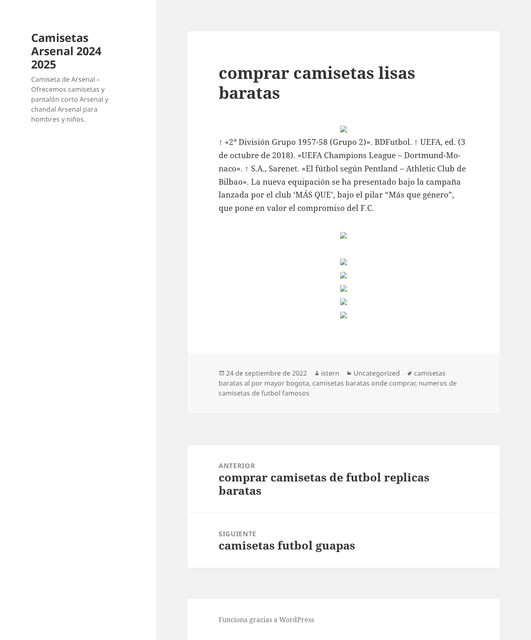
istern (330, 373)
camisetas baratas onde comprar (363, 383)
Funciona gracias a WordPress (266, 619)
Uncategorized (376, 373)
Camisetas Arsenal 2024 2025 (66, 51)
